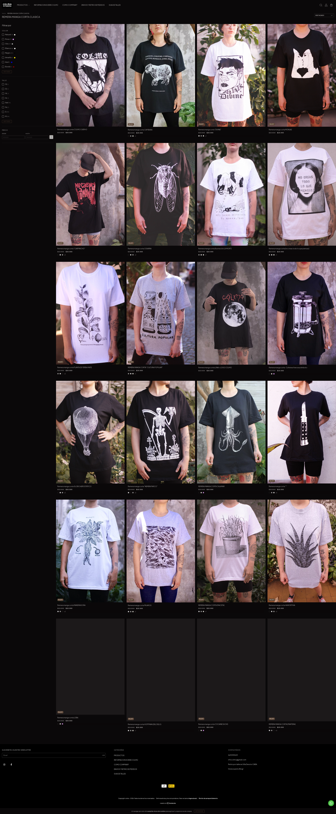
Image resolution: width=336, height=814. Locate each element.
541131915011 (233, 755)
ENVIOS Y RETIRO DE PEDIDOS (93, 5)
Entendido (199, 811)
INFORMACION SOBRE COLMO (46, 5)
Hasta (28, 133)
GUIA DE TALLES (115, 5)
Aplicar (51, 137)
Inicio (4, 13)
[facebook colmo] (11, 764)
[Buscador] (321, 5)
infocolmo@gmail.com (237, 760)
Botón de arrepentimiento (208, 798)
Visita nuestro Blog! (235, 769)
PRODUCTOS (22, 5)
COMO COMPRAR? (69, 5)
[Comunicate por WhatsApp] (331, 803)
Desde (4, 133)
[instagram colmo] (4, 764)
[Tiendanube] (168, 803)
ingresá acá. (193, 798)
